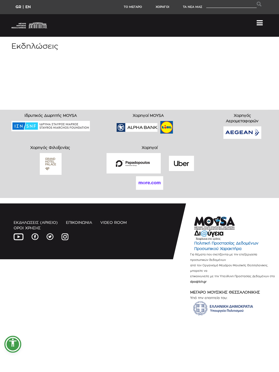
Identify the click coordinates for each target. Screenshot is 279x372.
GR (18, 7)
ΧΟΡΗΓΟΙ (162, 6)
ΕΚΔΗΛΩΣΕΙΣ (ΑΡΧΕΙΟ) (36, 222)
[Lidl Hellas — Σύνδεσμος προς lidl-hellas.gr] (158, 125)
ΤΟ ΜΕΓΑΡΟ (133, 6)
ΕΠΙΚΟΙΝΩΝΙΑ (79, 222)
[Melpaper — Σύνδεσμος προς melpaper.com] (182, 125)
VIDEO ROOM (113, 222)
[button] (12, 344)
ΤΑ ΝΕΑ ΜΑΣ (192, 6)
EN (28, 7)
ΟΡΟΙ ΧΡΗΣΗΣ (27, 228)
